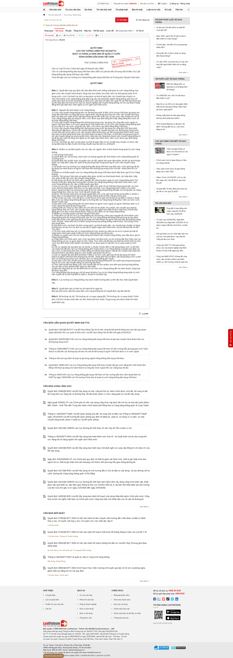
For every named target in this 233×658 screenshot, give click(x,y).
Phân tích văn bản (87, 600)
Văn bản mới (55, 10)
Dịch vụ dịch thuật (86, 609)
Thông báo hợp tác (121, 618)
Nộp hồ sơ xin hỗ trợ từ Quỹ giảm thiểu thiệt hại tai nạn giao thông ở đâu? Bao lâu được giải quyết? (172, 107)
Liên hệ (48, 609)
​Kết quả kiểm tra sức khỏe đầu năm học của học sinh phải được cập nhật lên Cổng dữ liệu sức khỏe (172, 236)
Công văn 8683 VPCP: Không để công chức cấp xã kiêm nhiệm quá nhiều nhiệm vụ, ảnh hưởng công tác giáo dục (172, 259)
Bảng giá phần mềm (122, 595)
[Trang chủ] (44, 9)
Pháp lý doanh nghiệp (88, 604)
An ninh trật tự (53, 550)
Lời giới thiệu (50, 595)
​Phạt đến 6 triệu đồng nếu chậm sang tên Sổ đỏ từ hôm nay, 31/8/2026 (177, 211)
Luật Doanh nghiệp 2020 (69, 655)
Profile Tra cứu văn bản (54, 604)
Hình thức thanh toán (122, 600)
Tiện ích (179, 10)
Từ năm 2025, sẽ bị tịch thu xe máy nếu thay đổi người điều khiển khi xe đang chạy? (172, 64)
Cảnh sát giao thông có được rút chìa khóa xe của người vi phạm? (177, 151)
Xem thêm (144, 507)
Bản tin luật (137, 10)
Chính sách (64, 575)
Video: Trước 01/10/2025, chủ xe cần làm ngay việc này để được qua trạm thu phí (171, 180)
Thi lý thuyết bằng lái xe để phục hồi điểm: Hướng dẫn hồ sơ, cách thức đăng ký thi (170, 126)
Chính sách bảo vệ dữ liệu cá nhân (127, 613)
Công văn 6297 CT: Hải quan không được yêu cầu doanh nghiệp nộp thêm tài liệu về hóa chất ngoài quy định (171, 248)
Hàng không (60, 561)
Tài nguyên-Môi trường (82, 550)
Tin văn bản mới (104, 10)
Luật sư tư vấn (153, 10)
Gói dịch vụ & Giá (147, 4)
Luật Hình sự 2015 (103, 655)
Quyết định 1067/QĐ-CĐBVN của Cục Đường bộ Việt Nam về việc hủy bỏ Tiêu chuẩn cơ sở (90, 428)
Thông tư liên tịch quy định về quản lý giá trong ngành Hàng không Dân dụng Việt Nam (86, 358)
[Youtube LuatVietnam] (163, 599)
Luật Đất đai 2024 (87, 655)
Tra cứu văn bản (72, 10)
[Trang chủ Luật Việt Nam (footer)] (55, 626)
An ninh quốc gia (65, 550)
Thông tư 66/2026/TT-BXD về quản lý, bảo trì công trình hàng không (78, 557)
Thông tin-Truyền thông (69, 536)
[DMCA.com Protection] (178, 649)
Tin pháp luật (122, 10)
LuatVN (145, 314)
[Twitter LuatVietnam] (172, 599)
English (164, 4)
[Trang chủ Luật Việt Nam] (53, 3)
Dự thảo (88, 10)
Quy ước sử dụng (120, 604)
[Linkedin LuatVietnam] (176, 599)
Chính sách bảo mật (122, 609)
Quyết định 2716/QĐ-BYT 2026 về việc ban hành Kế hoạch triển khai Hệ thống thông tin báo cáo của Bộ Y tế (97, 532)
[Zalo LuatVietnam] (159, 599)
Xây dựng (51, 561)
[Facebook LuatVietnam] (154, 599)
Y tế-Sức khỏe (53, 525)
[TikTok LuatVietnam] (167, 599)
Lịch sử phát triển (52, 600)
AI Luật (168, 10)
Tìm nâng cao (144, 20)
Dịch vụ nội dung (86, 613)
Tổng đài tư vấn (86, 618)
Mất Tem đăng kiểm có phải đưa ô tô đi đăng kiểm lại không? (177, 87)
